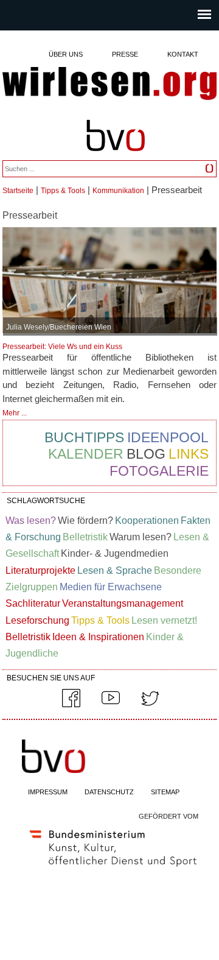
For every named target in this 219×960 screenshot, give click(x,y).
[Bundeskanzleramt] (113, 869)
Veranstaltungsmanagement (122, 603)
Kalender (85, 454)
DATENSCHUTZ (109, 792)
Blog (146, 454)
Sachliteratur (32, 603)
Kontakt (182, 54)
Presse (125, 54)
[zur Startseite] (109, 84)
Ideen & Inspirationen (98, 637)
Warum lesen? (140, 537)
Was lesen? (30, 520)
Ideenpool (168, 437)
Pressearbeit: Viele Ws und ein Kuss (62, 346)
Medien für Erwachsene (111, 587)
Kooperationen (147, 520)
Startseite (17, 190)
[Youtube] (110, 705)
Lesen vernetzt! (164, 620)
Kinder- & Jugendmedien (115, 553)
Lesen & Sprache (114, 570)
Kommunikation (118, 190)
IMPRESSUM (48, 792)
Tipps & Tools (63, 190)
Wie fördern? (85, 520)
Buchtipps (84, 437)
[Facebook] (71, 705)
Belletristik (85, 537)
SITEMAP (165, 792)
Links (189, 454)
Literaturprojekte (40, 570)
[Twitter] (150, 705)
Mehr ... (14, 413)
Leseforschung (37, 620)
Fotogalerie (159, 471)
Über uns (66, 54)
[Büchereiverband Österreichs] (115, 157)
